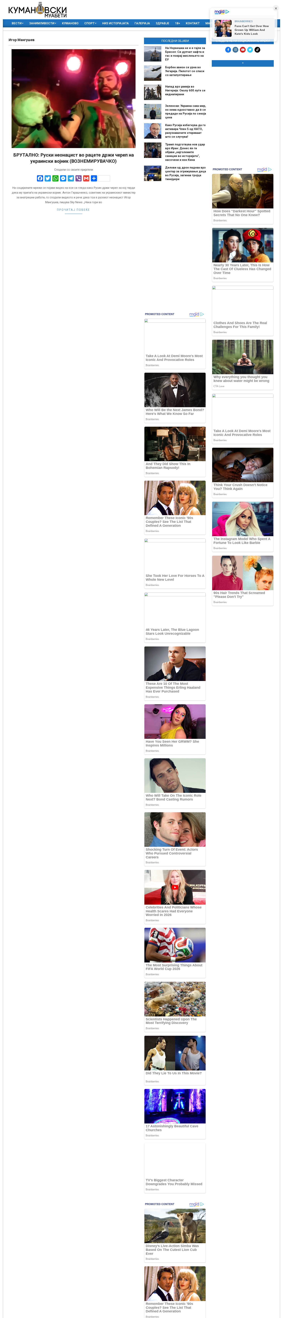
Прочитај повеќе (73, 209)
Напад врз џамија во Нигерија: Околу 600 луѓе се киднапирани (185, 90)
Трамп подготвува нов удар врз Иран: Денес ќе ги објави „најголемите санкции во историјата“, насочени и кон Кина (185, 152)
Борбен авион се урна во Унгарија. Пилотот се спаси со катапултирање (184, 71)
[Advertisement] (243, 95)
